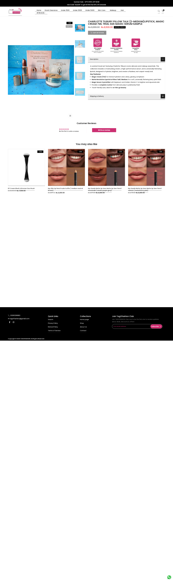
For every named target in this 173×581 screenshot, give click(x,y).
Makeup (113, 10)
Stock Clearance (51, 10)
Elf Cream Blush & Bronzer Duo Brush (21, 188)
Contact (83, 330)
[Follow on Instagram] (13, 322)
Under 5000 (89, 10)
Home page (84, 319)
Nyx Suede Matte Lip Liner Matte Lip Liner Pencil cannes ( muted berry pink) (144, 189)
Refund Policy (53, 327)
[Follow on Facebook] (9, 322)
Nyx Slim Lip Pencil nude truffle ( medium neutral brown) (65, 189)
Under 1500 (65, 10)
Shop (82, 323)
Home (39, 10)
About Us (83, 327)
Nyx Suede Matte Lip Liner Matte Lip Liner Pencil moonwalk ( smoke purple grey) (104, 189)
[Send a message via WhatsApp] (169, 577)
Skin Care (101, 10)
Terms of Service (54, 330)
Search (50, 319)
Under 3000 (77, 10)
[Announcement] (86, 3)
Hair (122, 10)
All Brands (40, 13)
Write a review (104, 130)
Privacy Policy (53, 323)
